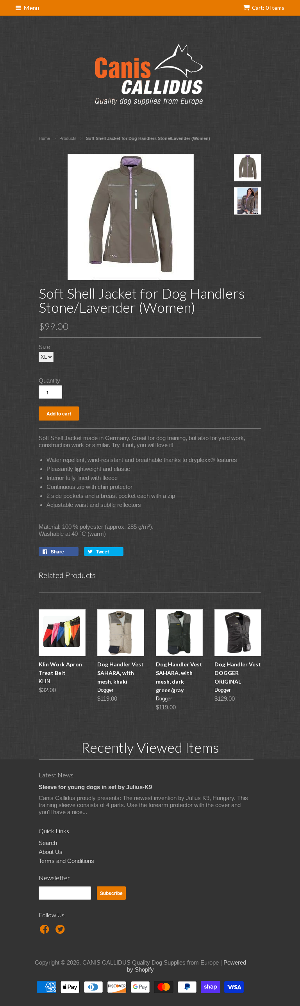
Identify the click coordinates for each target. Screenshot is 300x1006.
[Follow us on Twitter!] (61, 931)
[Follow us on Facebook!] (46, 931)
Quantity (49, 380)
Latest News (56, 775)
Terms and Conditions (66, 860)
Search (48, 843)
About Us (50, 851)
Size (44, 347)
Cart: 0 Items (268, 7)
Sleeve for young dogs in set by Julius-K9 (95, 787)
